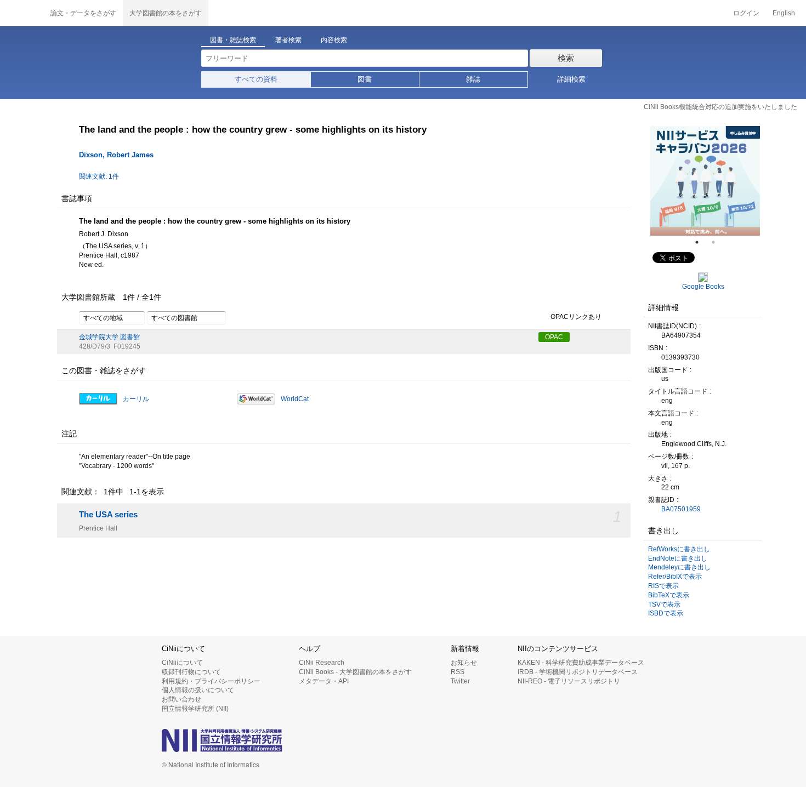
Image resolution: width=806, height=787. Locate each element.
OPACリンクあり (575, 317)
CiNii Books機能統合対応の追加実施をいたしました (720, 107)
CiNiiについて (182, 662)
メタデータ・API (324, 681)
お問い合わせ (181, 699)
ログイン (746, 13)
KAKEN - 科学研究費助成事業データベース (581, 662)
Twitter (460, 681)
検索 (566, 57)
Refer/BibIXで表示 (675, 576)
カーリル (136, 399)
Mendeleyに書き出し (679, 567)
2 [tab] (717, 242)
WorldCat (295, 399)
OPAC (554, 337)
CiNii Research (321, 662)
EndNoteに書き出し (677, 558)
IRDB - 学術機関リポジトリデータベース (578, 672)
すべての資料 (256, 79)
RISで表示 (663, 586)
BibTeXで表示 (668, 595)
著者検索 (288, 40)
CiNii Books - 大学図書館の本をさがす (355, 672)
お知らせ (464, 662)
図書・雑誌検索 (233, 40)
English (784, 13)
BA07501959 (681, 509)
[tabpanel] (705, 181)
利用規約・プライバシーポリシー (211, 681)
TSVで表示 (664, 604)
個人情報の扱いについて (198, 690)
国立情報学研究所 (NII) (195, 708)
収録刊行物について (191, 672)
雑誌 (473, 79)
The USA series (108, 514)
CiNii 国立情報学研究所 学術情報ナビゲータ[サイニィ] (22, 13)
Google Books (703, 286)
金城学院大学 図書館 (109, 337)
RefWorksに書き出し (679, 549)
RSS (457, 672)
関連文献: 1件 (99, 176)
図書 (364, 79)
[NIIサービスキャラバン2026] (705, 181)
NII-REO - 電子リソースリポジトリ (569, 681)
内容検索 (334, 40)
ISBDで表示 (665, 613)
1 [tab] (701, 242)
